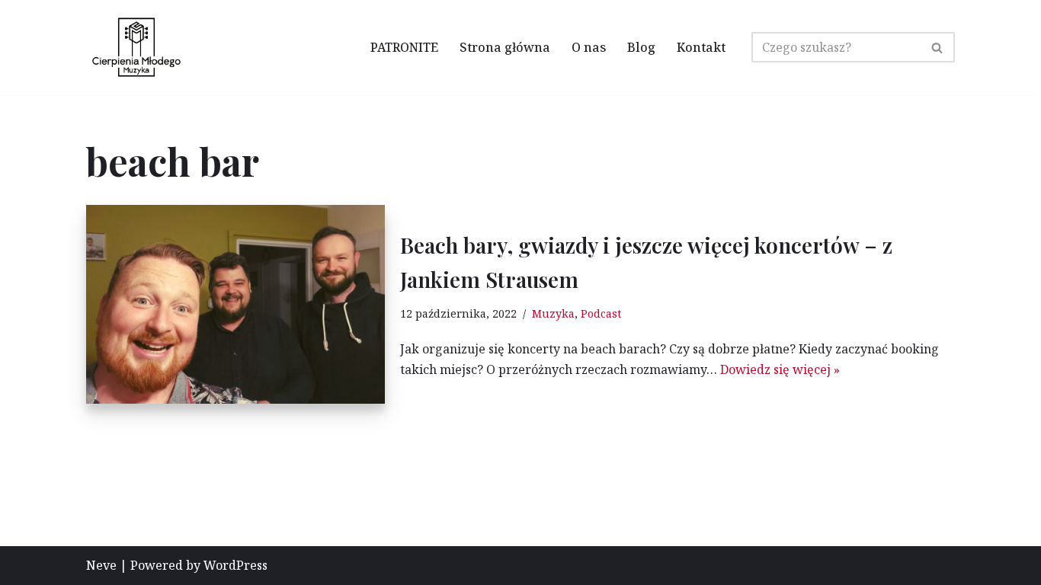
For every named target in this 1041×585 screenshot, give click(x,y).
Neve (101, 565)
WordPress (235, 565)
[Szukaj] (938, 47)
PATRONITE (404, 47)
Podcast (601, 313)
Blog (641, 47)
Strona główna (505, 47)
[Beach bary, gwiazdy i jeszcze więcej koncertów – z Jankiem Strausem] (235, 304)
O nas (589, 47)
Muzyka (553, 313)
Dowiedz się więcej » (780, 369)
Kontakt (701, 47)
